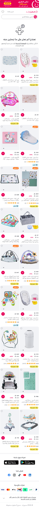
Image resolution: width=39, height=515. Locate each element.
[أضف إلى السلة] (22, 76)
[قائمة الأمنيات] (2, 11)
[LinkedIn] (30, 475)
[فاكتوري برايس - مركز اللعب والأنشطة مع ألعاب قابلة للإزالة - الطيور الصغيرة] (9, 220)
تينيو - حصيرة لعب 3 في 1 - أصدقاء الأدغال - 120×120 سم (29, 199)
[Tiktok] (19, 475)
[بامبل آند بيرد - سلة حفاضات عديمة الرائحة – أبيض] (29, 339)
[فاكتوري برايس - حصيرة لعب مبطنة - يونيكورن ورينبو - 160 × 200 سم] (9, 137)
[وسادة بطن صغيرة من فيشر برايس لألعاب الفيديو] (9, 298)
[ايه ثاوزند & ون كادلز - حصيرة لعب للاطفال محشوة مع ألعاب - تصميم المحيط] (29, 256)
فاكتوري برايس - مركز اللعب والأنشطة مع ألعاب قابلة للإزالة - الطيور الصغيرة (10, 240)
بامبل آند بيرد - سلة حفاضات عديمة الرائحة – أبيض (30, 359)
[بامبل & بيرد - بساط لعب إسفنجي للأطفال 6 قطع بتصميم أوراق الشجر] (29, 380)
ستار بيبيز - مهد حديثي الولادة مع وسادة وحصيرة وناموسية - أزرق (30, 158)
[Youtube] (24, 475)
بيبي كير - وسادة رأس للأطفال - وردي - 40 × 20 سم (29, 119)
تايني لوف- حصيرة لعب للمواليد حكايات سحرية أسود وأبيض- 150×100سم (10, 199)
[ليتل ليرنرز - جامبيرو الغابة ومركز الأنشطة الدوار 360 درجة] (9, 339)
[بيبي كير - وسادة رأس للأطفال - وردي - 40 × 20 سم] (29, 99)
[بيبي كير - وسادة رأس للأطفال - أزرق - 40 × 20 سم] (9, 60)
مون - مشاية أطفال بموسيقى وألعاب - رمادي (30, 442)
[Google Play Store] (27, 462)
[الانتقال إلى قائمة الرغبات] (21, 50)
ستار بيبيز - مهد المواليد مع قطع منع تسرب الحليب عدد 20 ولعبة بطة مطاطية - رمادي (29, 318)
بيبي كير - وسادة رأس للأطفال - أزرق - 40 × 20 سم (10, 80)
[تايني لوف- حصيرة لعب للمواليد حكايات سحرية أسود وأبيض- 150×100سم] (9, 179)
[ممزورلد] (32, 12)
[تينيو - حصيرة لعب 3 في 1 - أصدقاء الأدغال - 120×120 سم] (29, 179)
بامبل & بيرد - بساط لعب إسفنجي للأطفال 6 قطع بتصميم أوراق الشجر (29, 401)
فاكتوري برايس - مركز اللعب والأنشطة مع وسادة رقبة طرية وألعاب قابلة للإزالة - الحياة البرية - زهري (10, 119)
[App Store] (11, 462)
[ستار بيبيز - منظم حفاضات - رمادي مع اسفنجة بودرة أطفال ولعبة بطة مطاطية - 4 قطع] (29, 220)
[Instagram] (14, 475)
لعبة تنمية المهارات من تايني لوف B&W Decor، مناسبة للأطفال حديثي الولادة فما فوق (10, 277)
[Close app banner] (1, 1)
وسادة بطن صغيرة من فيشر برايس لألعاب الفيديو (11, 318)
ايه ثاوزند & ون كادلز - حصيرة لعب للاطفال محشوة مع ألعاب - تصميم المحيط (29, 277)
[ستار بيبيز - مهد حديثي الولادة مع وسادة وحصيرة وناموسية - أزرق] (29, 137)
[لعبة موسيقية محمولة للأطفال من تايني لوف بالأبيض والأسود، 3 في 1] (9, 422)
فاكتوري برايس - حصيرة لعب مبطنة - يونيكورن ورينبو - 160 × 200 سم (10, 158)
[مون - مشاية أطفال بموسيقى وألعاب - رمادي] (29, 422)
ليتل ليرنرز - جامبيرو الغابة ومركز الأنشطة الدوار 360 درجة (10, 359)
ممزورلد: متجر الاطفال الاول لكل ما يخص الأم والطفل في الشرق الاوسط (22, 498)
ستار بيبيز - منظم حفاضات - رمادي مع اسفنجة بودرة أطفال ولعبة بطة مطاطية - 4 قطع (30, 241)
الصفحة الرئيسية (21, 43)
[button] (12, 11)
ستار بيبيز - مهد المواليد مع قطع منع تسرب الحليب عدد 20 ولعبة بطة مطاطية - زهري (29, 81)
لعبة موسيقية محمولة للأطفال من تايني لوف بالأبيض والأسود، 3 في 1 (10, 442)
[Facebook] (9, 475)
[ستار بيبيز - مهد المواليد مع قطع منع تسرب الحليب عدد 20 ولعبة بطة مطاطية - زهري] (29, 60)
